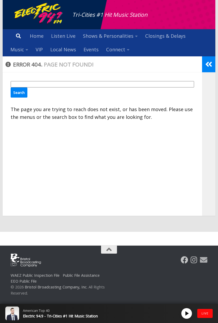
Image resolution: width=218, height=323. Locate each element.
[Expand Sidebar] (208, 64)
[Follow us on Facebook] (184, 260)
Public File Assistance (81, 275)
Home (37, 36)
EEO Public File (24, 281)
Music (17, 49)
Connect (115, 49)
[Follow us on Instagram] (194, 260)
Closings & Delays (165, 36)
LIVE (205, 313)
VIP (39, 49)
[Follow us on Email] (203, 260)
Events (91, 49)
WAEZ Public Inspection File (35, 275)
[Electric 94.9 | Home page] (39, 14)
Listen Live (63, 36)
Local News (63, 49)
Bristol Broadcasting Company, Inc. (56, 287)
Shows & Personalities (108, 36)
